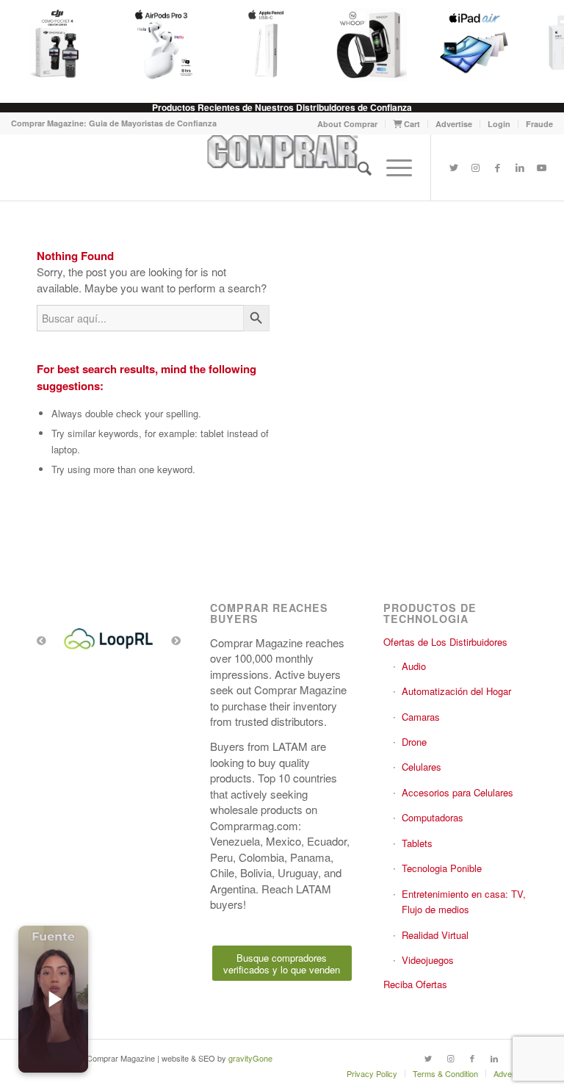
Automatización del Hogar (456, 691)
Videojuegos (428, 960)
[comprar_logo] (282, 167)
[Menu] (392, 167)
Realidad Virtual (435, 935)
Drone (414, 742)
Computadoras (432, 817)
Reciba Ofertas (415, 984)
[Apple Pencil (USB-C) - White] (260, 44)
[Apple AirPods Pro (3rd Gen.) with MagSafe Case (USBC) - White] (155, 44)
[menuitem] (348, 124)
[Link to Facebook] (498, 167)
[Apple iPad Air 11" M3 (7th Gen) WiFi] (468, 44)
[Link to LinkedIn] (520, 167)
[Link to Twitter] (454, 167)
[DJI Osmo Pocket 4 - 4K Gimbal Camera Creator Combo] (52, 44)
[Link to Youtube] (542, 167)
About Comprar (347, 123)
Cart (411, 123)
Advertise (453, 123)
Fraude (539, 123)
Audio (414, 666)
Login (499, 123)
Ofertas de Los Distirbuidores (445, 642)
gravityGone (250, 1058)
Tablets (417, 843)
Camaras (421, 717)
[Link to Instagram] (476, 167)
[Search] (357, 167)
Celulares (421, 767)
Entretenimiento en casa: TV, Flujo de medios (464, 901)
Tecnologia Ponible (442, 868)
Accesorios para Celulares (457, 792)
